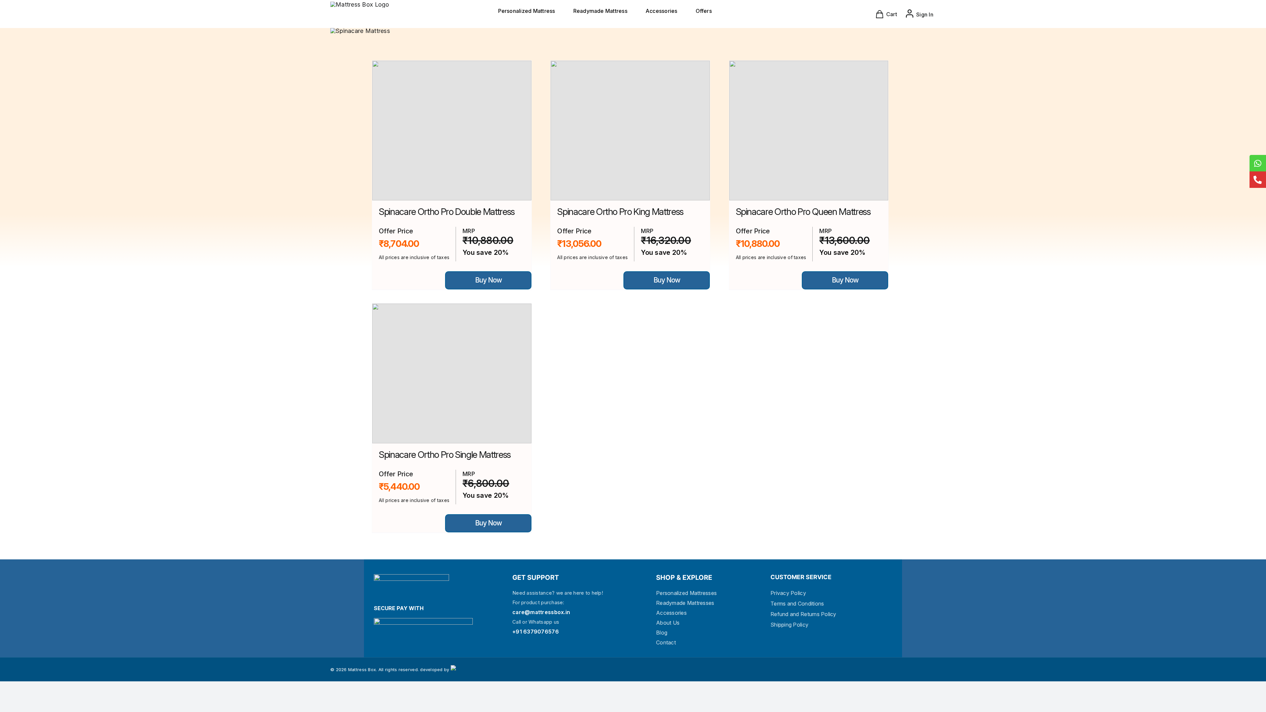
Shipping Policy (789, 624)
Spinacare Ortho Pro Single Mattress (445, 454)
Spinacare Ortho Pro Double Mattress (447, 211)
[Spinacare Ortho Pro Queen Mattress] (809, 130)
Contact (666, 642)
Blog (661, 632)
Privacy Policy (788, 593)
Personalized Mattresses (686, 593)
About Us (667, 622)
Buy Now (488, 280)
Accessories (671, 612)
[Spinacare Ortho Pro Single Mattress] (451, 373)
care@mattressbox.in (541, 612)
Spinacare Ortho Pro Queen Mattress (803, 211)
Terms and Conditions (797, 603)
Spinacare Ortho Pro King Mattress (620, 211)
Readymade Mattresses (685, 603)
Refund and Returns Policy (803, 614)
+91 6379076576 (535, 631)
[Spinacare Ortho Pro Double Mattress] (451, 130)
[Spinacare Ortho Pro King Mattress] (630, 130)
